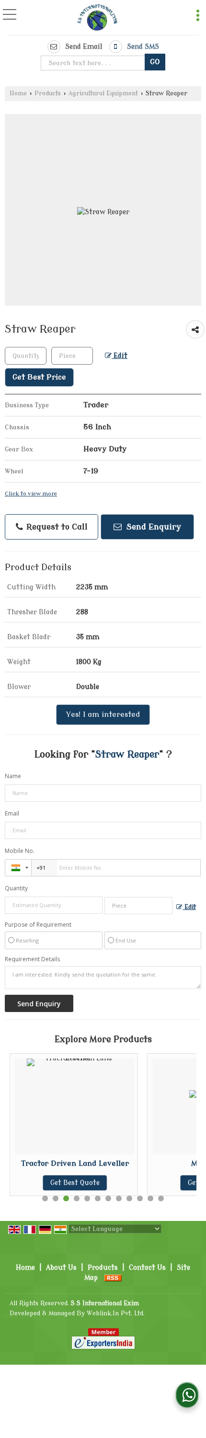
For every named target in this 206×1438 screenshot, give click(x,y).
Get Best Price (39, 377)
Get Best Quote (72, 1182)
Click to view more (31, 494)
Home (18, 93)
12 (161, 1198)
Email (12, 813)
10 (140, 1198)
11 (150, 1198)
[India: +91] (18, 867)
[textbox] (94, 63)
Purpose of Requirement (38, 924)
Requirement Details (32, 959)
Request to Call (56, 526)
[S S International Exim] (97, 18)
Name (13, 776)
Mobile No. (19, 851)
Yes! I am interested (103, 714)
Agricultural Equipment (103, 93)
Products (47, 93)
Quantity (16, 888)
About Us (61, 1267)
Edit (119, 355)
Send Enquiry (152, 526)
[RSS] (113, 1277)
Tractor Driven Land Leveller (72, 1163)
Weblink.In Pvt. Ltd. (116, 1313)
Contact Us (147, 1267)
